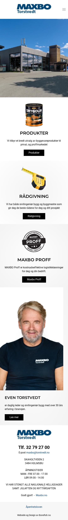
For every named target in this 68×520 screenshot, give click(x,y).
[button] (64, 9)
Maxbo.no (41, 495)
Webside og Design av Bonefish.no (34, 515)
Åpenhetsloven (34, 506)
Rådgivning (34, 216)
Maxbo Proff (34, 279)
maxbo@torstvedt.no (37, 452)
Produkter (34, 152)
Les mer (14, 417)
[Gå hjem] (34, 9)
